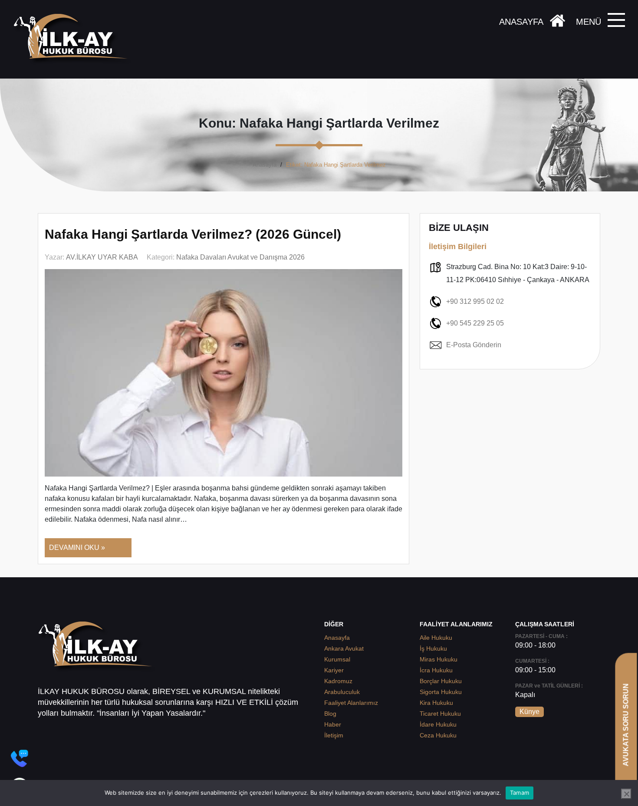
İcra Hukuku (436, 670)
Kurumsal (337, 659)
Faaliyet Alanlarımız (351, 702)
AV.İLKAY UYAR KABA (102, 257)
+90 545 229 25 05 (475, 323)
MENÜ (588, 21)
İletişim (333, 735)
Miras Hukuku (438, 659)
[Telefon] (20, 758)
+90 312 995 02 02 (475, 301)
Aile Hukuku (436, 637)
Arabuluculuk (342, 691)
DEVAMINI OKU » (77, 547)
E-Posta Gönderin (473, 345)
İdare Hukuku (438, 724)
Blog (330, 713)
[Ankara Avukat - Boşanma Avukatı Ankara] (74, 39)
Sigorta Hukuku (441, 691)
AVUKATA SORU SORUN (625, 724)
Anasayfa (264, 164)
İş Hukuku (433, 648)
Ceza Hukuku (438, 735)
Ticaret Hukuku (440, 713)
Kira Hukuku (436, 702)
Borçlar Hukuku (441, 681)
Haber (332, 724)
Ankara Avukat (344, 648)
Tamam (519, 792)
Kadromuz (338, 681)
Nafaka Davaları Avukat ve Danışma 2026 (240, 257)
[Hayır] (626, 794)
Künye (529, 711)
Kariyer (334, 670)
